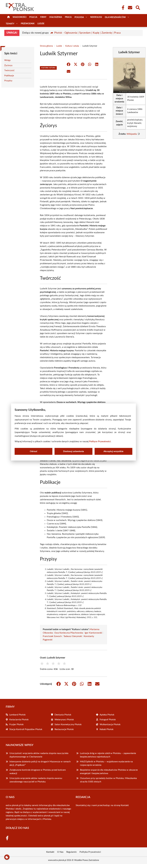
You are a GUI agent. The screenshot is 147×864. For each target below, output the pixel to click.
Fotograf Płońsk (108, 719)
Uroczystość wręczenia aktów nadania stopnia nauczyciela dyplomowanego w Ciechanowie (38, 755)
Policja (33, 17)
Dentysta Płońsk (63, 715)
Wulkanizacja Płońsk (110, 724)
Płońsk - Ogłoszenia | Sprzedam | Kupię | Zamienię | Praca (87, 33)
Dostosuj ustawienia (73, 451)
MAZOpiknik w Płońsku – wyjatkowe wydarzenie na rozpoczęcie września (106, 763)
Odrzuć (33, 451)
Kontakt (125, 805)
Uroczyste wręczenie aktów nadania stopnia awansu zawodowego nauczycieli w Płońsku (35, 780)
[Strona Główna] (8, 17)
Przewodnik (28, 24)
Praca (68, 17)
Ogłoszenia (55, 17)
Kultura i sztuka (72, 46)
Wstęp (7, 60)
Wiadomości (19, 17)
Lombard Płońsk (17, 715)
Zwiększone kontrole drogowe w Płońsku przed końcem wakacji (37, 772)
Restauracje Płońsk (64, 729)
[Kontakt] (130, 7)
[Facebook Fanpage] (122, 7)
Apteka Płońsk (107, 715)
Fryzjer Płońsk (16, 724)
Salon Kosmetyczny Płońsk (68, 724)
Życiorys (8, 65)
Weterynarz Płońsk (64, 719)
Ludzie (40, 24)
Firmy (43, 17)
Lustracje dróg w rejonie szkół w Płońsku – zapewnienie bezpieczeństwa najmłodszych (108, 755)
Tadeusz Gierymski (72, 636)
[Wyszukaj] (137, 7)
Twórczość (9, 70)
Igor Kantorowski (93, 633)
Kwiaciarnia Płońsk (19, 719)
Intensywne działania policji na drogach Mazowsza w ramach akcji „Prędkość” (40, 763)
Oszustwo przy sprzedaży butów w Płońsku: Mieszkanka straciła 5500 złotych (108, 780)
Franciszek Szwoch (52, 636)
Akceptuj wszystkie (113, 451)
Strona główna (46, 46)
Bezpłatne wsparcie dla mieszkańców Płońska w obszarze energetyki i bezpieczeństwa (109, 772)
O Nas (60, 852)
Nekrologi (96, 17)
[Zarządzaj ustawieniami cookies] (6, 857)
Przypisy (8, 81)
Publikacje (9, 76)
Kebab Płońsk (106, 729)
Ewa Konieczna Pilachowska (69, 633)
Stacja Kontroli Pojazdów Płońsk (25, 729)
